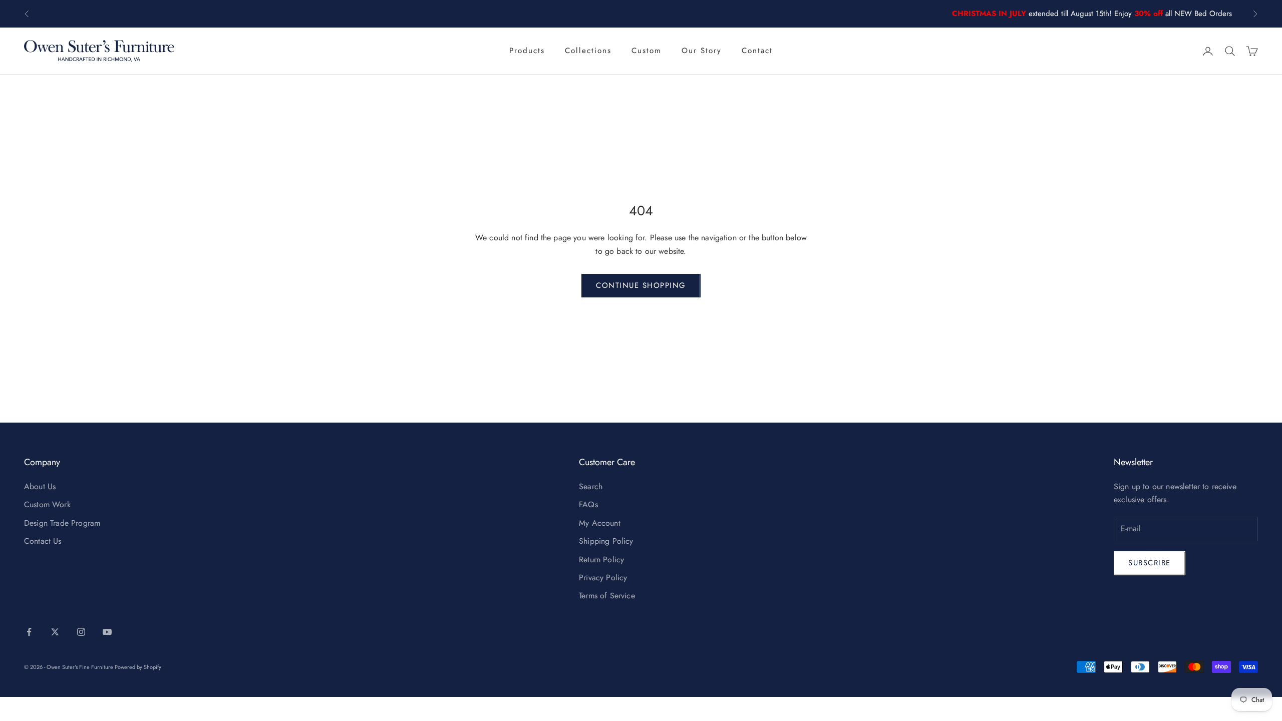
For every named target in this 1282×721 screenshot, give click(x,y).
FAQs (588, 504)
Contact (757, 50)
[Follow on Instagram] (81, 632)
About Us (40, 486)
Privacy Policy (603, 577)
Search (590, 486)
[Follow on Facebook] (29, 632)
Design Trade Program (62, 523)
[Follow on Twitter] (55, 632)
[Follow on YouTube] (107, 632)
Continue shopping (641, 285)
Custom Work (47, 504)
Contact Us (43, 541)
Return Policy (601, 559)
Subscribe (1149, 562)
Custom (646, 50)
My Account (599, 523)
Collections (588, 50)
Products (527, 50)
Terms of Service (607, 595)
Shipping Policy (606, 541)
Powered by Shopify (138, 667)
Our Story (702, 50)
